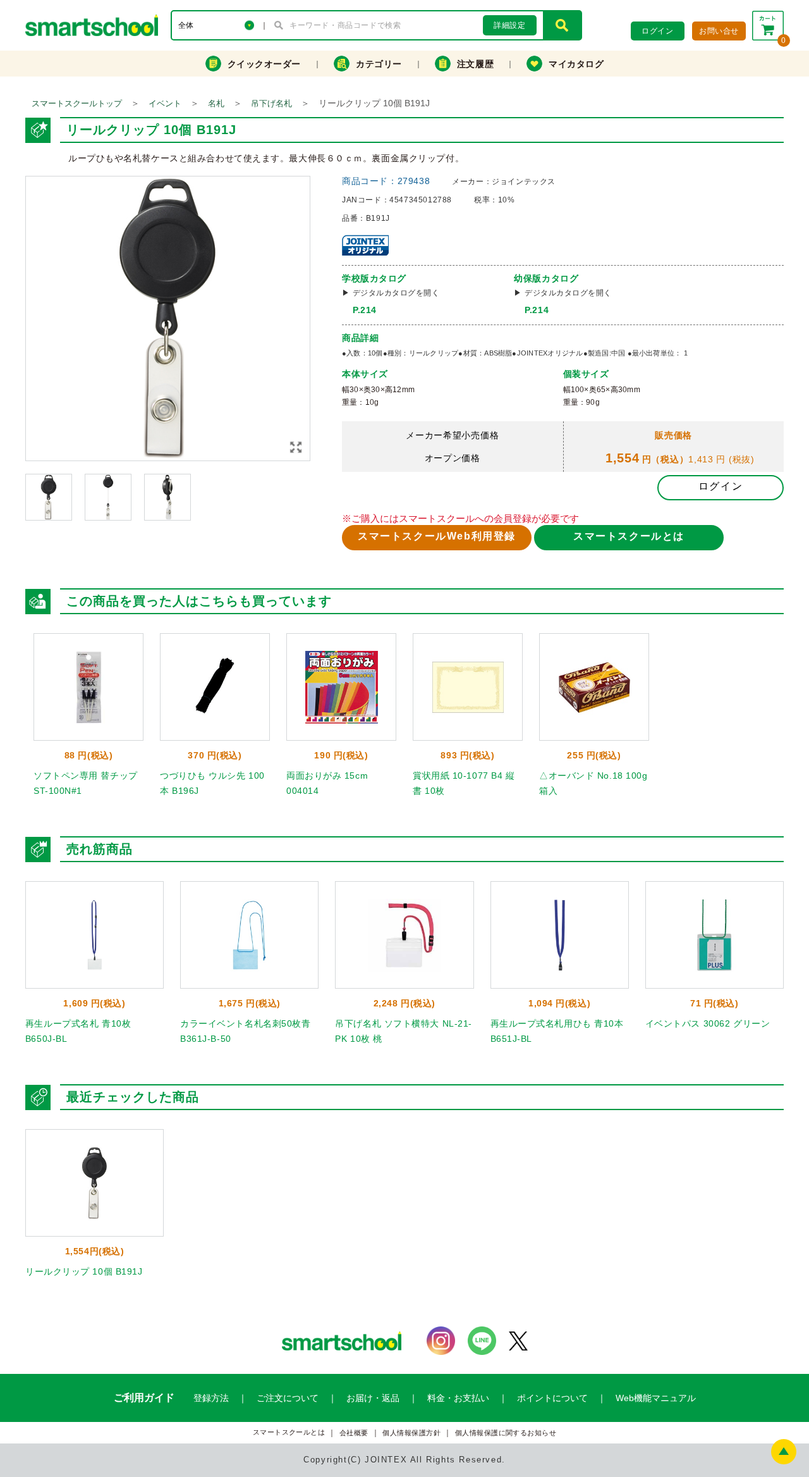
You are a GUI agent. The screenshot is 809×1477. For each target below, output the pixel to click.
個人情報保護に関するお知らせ (506, 1433)
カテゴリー (379, 64)
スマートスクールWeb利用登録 (437, 536)
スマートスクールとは (628, 536)
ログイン (720, 486)
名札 (216, 103)
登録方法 (211, 1398)
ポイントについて (552, 1398)
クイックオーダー (264, 64)
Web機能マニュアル (656, 1398)
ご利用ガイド (144, 1397)
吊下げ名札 (271, 103)
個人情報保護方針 (411, 1433)
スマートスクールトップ (77, 103)
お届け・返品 (372, 1398)
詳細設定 (509, 25)
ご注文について (288, 1398)
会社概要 (353, 1433)
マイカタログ (576, 64)
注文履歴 (475, 64)
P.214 (365, 310)
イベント (165, 103)
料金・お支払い (458, 1398)
